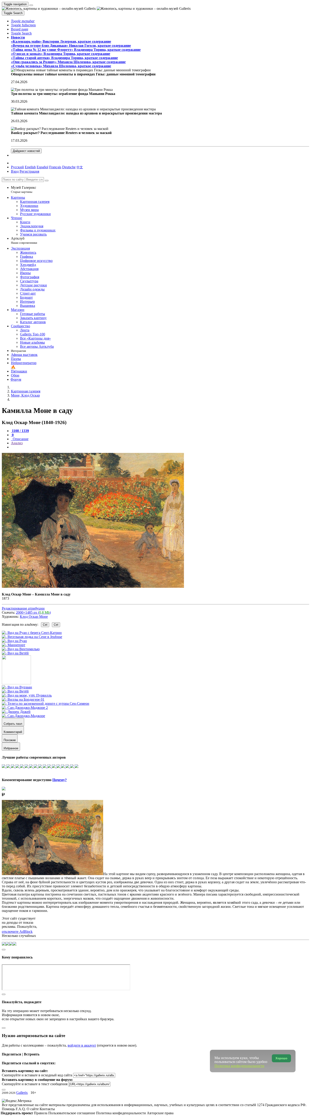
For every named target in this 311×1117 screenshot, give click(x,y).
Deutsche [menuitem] (69, 167)
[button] (23, 21)
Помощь (9, 1109)
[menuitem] (79, 167)
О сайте (33, 1109)
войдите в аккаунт (82, 1045)
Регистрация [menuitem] (29, 171)
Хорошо (281, 1058)
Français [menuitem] (55, 167)
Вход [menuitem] (15, 171)
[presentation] (160, 447)
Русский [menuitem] (17, 167)
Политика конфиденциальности (121, 1113)
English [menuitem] (30, 167)
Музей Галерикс (23, 190)
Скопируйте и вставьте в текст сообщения (34, 1084)
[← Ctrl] (15, 653)
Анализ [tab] (17, 443)
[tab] (20, 431)
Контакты (47, 1109)
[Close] (46, 180)
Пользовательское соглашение (72, 1113)
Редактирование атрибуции (23, 608)
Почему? (59, 780)
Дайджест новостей (26, 151)
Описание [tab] (20, 439)
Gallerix (22, 1093)
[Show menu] (31, 5)
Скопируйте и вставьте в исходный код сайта (37, 1075)
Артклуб (24, 240)
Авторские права (160, 1113)
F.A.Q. (21, 1109)
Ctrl (45, 624)
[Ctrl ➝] (17, 687)
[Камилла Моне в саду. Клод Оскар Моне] (93, 586)
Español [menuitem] (42, 167)
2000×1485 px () (33, 612)
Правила (41, 1113)
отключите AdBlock (17, 931)
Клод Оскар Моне (34, 616)
